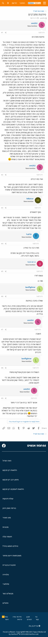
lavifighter (30, 287)
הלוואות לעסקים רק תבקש (13, 489)
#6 (2, 296)
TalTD (29, 234)
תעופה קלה (7, 537)
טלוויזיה (6, 574)
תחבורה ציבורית (9, 565)
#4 (2, 244)
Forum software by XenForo (21, 633)
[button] (44, 3)
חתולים (5, 603)
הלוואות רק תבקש (10, 470)
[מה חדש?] (8, 3)
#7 (2, 329)
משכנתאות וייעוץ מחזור (12, 555)
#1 (2, 33)
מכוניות (5, 527)
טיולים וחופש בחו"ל (10, 546)
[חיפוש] (3, 3)
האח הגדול (7, 461)
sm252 (42, 18)
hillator (30, 198)
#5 (2, 271)
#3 (2, 208)
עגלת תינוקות (8, 499)
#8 (2, 368)
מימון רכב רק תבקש (11, 480)
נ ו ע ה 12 (31, 262)
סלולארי (6, 584)
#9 (2, 398)
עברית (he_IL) (34, 626)
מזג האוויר (7, 518)
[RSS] (3, 617)
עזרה (14, 617)
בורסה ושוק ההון (9, 508)
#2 (2, 175)
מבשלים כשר (8, 593)
